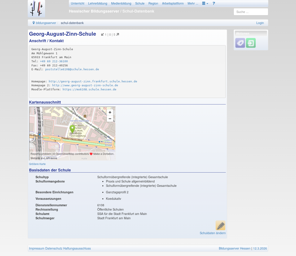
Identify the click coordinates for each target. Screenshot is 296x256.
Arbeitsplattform (173, 3)
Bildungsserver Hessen (234, 248)
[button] (205, 3)
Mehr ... (193, 3)
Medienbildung (121, 3)
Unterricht (77, 3)
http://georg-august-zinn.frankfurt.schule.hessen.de (93, 81)
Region (153, 3)
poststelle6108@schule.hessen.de (72, 69)
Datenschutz (53, 248)
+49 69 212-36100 (54, 61)
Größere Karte (37, 164)
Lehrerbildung (97, 3)
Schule (140, 3)
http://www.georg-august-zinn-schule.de (85, 85)
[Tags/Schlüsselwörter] (240, 43)
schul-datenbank (72, 23)
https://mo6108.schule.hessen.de (89, 89)
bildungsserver (45, 23)
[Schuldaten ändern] (220, 225)
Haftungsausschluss (77, 248)
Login (260, 23)
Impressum (36, 248)
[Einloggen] (251, 42)
